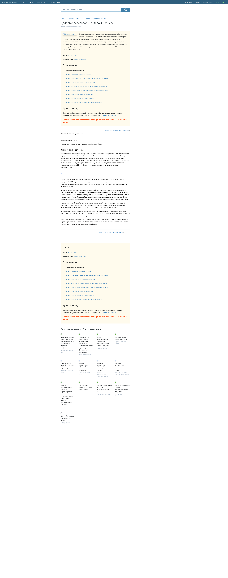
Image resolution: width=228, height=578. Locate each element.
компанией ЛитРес (109, 116)
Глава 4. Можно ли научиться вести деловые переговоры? (86, 86)
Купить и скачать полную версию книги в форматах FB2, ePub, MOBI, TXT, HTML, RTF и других (95, 121)
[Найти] (125, 9)
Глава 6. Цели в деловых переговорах (79, 94)
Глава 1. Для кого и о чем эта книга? (78, 74)
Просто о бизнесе (80, 59)
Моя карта (220, 2)
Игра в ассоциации (204, 2)
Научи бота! (188, 2)
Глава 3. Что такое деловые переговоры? (80, 82)
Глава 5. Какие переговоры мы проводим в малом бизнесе (87, 90)
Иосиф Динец (72, 55)
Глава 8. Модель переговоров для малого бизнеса (84, 102)
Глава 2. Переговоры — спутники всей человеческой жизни (87, 78)
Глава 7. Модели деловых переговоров (80, 98)
